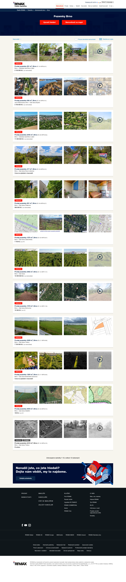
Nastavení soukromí (67, 547)
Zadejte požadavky (25, 478)
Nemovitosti (59, 6)
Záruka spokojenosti (68, 550)
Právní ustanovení (38, 547)
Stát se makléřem (93, 6)
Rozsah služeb (68, 499)
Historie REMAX (94, 499)
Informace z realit (95, 508)
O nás (110, 6)
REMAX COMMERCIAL (70, 505)
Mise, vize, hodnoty (95, 496)
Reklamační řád (61, 545)
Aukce (66, 508)
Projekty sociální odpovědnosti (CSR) (95, 512)
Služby (71, 6)
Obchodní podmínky (48, 545)
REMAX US (39, 535)
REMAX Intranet (81, 535)
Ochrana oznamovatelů (52, 547)
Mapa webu (80, 550)
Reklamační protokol (73, 545)
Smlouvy (89, 550)
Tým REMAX (93, 502)
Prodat (66, 6)
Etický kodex (36, 545)
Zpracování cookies (87, 545)
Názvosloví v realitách (41, 550)
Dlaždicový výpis (108, 39)
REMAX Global (29, 535)
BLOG (91, 505)
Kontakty (92, 515)
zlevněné (86, 39)
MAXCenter (60, 535)
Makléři (78, 6)
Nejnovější (16, 39)
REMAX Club (67, 511)
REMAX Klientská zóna (95, 535)
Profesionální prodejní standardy (84, 547)
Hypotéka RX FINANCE (70, 502)
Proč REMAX (67, 496)
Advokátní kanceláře (55, 550)
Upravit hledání (49, 22)
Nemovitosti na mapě (74, 22)
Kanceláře (84, 6)
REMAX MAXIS (70, 535)
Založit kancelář (103, 6)
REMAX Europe (49, 535)
